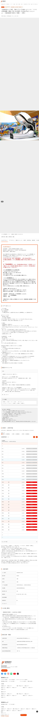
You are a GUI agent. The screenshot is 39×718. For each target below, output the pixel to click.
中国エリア (14, 687)
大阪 (16, 4)
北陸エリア (26, 685)
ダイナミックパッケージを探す (21, 679)
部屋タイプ (3, 432)
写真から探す (30, 681)
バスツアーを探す (4, 679)
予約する (31, 482)
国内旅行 (8, 4)
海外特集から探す (4, 704)
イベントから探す (23, 681)
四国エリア (25, 687)
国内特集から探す (4, 681)
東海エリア (3, 687)
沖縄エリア (3, 689)
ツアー (11, 4)
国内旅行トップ (4, 677)
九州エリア (30, 687)
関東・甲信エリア (20, 685)
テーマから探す (11, 681)
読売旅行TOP (3, 4)
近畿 (14, 4)
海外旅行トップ (4, 702)
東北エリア (9, 685)
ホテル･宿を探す (12, 679)
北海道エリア (3, 685)
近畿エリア (9, 687)
